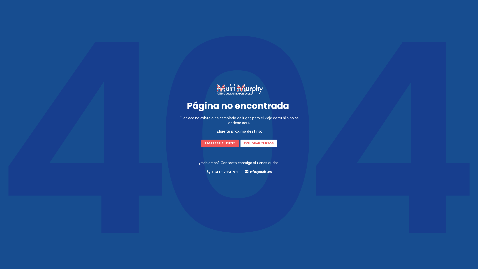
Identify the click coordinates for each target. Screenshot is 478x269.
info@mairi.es (260, 171)
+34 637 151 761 (224, 172)
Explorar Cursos (259, 143)
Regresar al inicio (219, 143)
